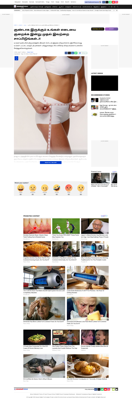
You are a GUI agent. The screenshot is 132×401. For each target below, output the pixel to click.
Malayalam (18, 2)
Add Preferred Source (92, 2)
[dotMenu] (109, 6)
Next (116, 10)
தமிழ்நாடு (48, 6)
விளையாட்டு (77, 6)
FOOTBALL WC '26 (98, 29)
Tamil (52, 2)
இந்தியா (103, 6)
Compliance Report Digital (89, 394)
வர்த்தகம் (68, 6)
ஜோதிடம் (96, 6)
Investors (99, 394)
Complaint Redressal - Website (72, 394)
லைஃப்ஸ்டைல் (87, 6)
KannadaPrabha (39, 2)
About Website (34, 394)
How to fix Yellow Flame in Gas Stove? (82, 10)
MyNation (73, 2)
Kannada (31, 2)
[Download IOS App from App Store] (116, 389)
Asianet (21, 389)
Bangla (57, 2)
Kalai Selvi (30, 52)
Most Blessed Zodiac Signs (41, 10)
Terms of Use (43, 394)
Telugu (48, 2)
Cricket (111, 29)
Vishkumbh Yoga (54, 10)
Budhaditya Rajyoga (66, 10)
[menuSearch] (117, 6)
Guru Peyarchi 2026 (27, 10)
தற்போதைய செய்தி (36, 6)
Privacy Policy (51, 394)
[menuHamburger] (114, 7)
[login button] (112, 7)
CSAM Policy (59, 394)
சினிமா (54, 6)
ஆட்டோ (61, 6)
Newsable (25, 2)
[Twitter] (107, 2)
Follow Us (84, 53)
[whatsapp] (110, 2)
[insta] (116, 2)
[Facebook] (103, 2)
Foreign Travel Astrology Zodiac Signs (105, 10)
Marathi (67, 2)
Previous (114, 10)
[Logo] (21, 7)
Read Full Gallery (51, 162)
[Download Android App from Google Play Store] (113, 389)
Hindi (62, 2)
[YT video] (113, 2)
